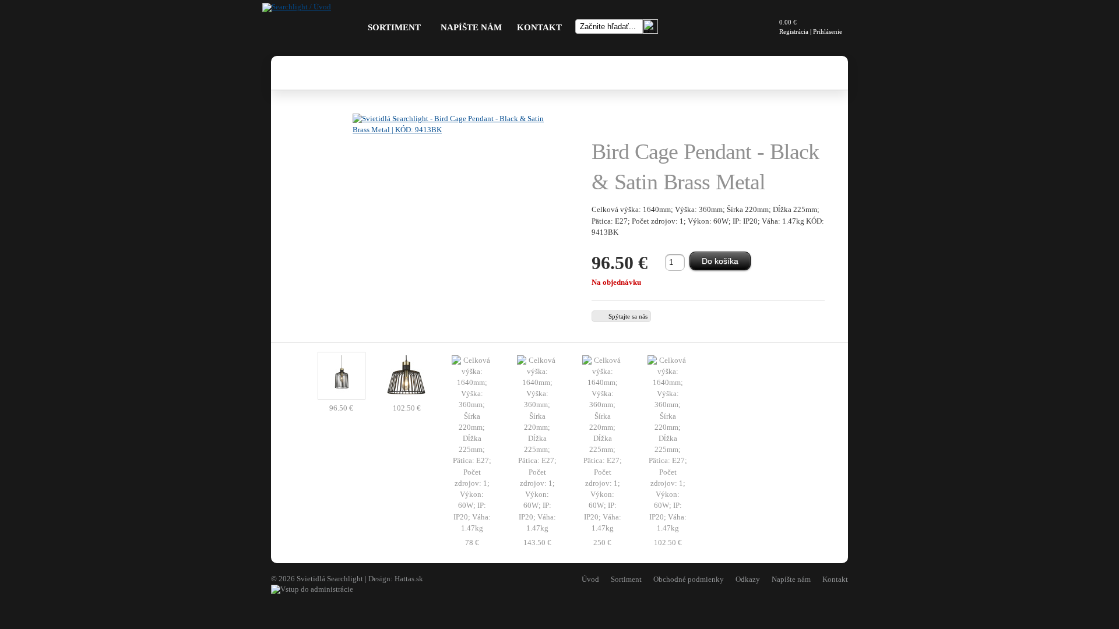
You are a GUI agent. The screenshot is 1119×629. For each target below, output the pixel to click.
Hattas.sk (409, 579)
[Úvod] (296, 7)
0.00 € (788, 22)
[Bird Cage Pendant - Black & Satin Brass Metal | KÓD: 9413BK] (455, 215)
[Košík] (764, 26)
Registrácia (793, 31)
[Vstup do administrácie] (312, 589)
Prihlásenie (827, 31)
